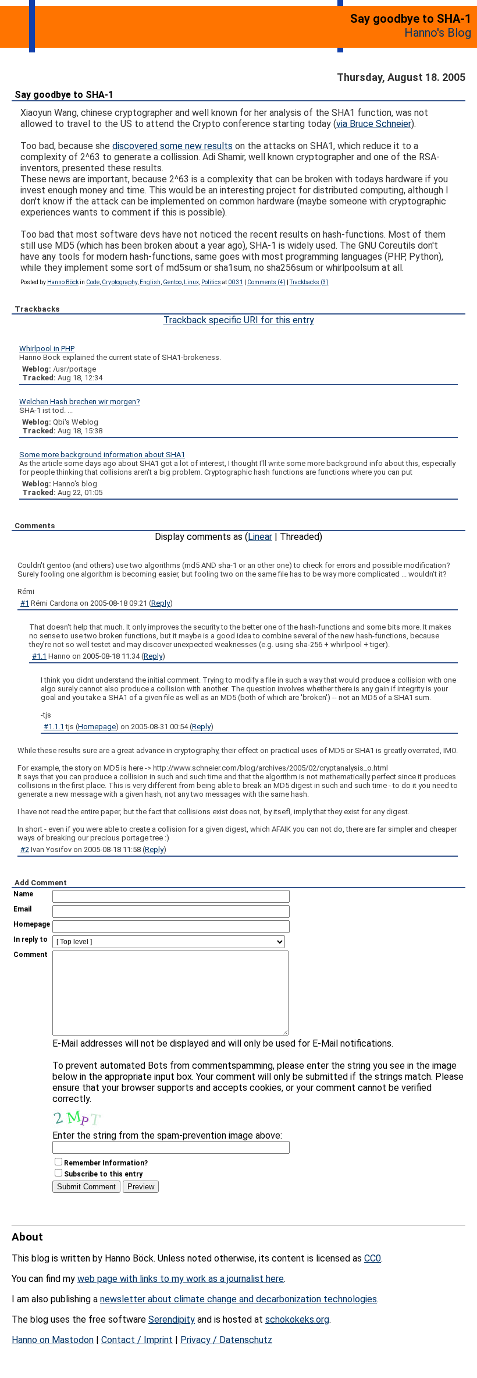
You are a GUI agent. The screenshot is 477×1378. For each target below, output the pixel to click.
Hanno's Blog (437, 33)
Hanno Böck (63, 282)
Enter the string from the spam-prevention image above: (167, 1135)
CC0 (372, 1258)
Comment (30, 955)
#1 (24, 603)
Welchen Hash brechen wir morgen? (79, 401)
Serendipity (171, 1319)
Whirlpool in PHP (46, 348)
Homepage (97, 726)
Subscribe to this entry (103, 1174)
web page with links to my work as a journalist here (180, 1278)
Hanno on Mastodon (53, 1339)
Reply (160, 603)
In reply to (30, 939)
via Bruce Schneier (373, 123)
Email (22, 909)
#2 (24, 849)
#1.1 (39, 656)
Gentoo (172, 282)
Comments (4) (266, 282)
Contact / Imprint (137, 1339)
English (150, 282)
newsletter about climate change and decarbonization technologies (238, 1299)
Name (23, 894)
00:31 (235, 282)
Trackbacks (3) (309, 282)
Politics (211, 282)
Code (92, 282)
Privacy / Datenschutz (226, 1339)
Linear (260, 536)
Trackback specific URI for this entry (238, 320)
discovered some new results (172, 145)
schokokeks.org (297, 1319)
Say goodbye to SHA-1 (64, 94)
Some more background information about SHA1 (102, 454)
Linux (191, 282)
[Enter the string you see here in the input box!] (87, 1116)
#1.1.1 (54, 726)
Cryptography (119, 282)
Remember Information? (106, 1163)
